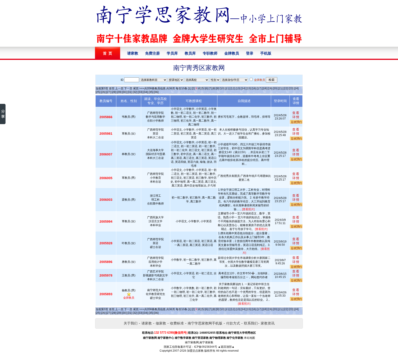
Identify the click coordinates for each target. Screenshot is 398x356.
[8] (213, 88)
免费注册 (152, 53)
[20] (275, 88)
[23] (291, 88)
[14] (243, 88)
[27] (108, 92)
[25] (98, 92)
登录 (249, 53)
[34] (145, 92)
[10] (222, 88)
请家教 (132, 53)
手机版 (265, 53)
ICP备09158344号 (205, 346)
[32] (135, 92)
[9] (217, 88)
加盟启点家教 (195, 350)
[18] (264, 88)
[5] (202, 88)
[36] (156, 92)
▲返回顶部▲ (226, 346)
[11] (227, 88)
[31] (129, 92)
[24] (296, 88)
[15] (248, 88)
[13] (238, 88)
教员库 (190, 53)
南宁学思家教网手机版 (205, 323)
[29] (119, 92)
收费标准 (177, 323)
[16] (254, 88)
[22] (285, 88)
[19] (269, 88)
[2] (193, 88)
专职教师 (210, 53)
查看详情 (296, 115)
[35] (151, 92)
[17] (259, 88)
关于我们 (131, 323)
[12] (232, 88)
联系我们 (251, 323)
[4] (199, 88)
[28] (113, 92)
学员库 (172, 53)
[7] (210, 88)
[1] (189, 88)
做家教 (161, 323)
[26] (103, 92)
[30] (124, 92)
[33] (140, 92)
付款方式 (233, 323)
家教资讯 (268, 323)
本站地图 (249, 337)
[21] (280, 88)
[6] (206, 88)
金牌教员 (231, 53)
